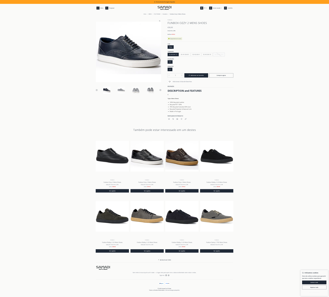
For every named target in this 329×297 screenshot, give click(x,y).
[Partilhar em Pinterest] (181, 119)
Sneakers (165, 14)
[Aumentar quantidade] (181, 75)
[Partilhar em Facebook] (169, 119)
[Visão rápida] (126, 156)
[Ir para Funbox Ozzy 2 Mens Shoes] (112, 156)
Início (145, 14)
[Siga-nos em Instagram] (166, 275)
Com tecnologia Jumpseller (172, 290)
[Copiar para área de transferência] (185, 119)
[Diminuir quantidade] (169, 75)
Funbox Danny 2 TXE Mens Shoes (216, 242)
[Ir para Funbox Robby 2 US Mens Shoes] (216, 156)
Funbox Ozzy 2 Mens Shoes (112, 182)
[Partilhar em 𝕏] (173, 119)
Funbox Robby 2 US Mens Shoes (216, 182)
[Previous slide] (97, 90)
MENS (150, 14)
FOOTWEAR (157, 14)
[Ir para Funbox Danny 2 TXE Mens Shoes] (216, 216)
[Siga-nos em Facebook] (168, 275)
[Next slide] (160, 90)
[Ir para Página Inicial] (164, 8)
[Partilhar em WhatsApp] (177, 119)
